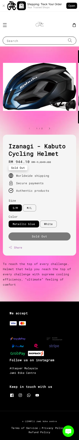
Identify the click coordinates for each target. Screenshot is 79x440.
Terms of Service (24, 428)
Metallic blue (24, 224)
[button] (5, 25)
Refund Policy (39, 432)
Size (12, 200)
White (48, 224)
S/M (15, 208)
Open (71, 5)
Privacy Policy (53, 428)
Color (13, 216)
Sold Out (39, 236)
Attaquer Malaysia (24, 368)
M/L (29, 208)
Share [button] (18, 247)
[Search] (70, 40)
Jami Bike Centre (23, 373)
